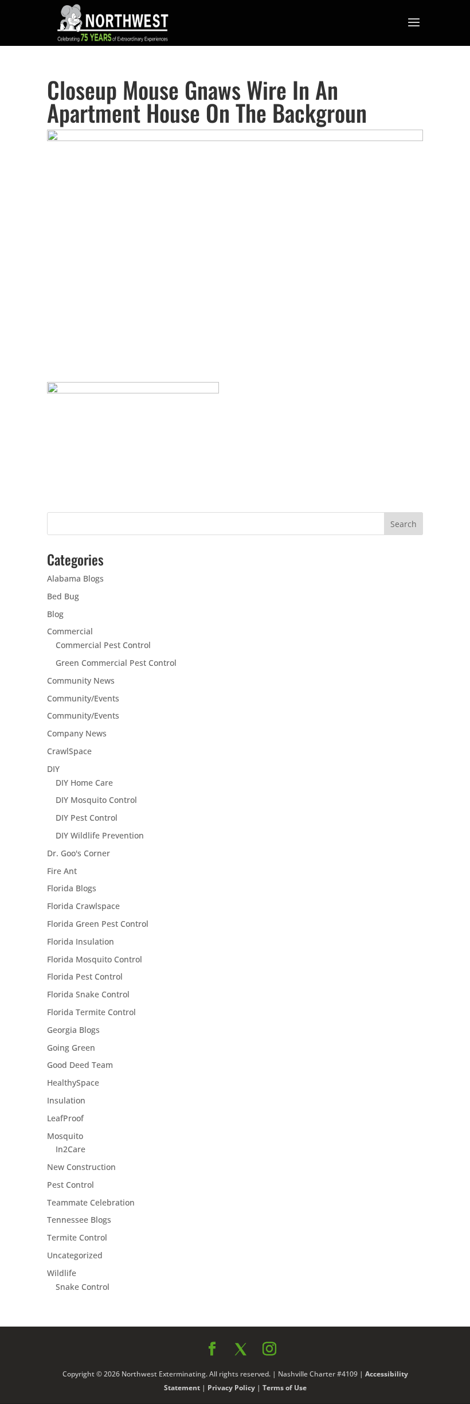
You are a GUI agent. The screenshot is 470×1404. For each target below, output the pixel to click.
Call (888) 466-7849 (337, 876)
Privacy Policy (359, 933)
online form (325, 768)
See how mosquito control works (337, 907)
